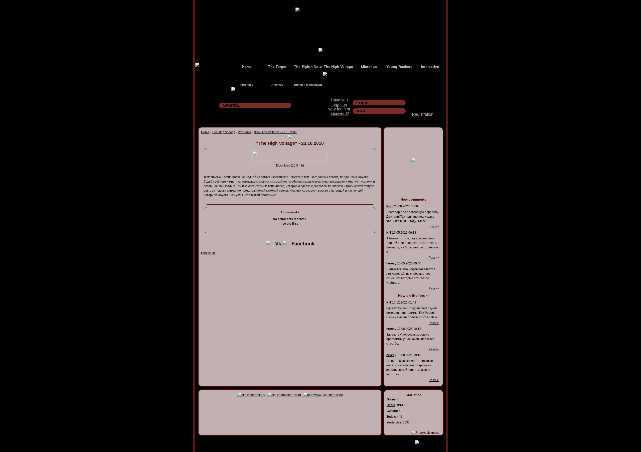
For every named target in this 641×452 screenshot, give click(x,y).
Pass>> (434, 227)
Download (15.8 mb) (290, 165)
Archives (277, 84)
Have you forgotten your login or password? (339, 107)
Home (247, 67)
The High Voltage (338, 67)
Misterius (369, 67)
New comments (413, 199)
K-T (388, 232)
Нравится (208, 253)
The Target (277, 67)
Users (391, 405)
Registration (422, 114)
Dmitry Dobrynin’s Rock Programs (315, 441)
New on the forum (413, 295)
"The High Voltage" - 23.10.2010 (275, 132)
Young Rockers (399, 67)
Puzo (389, 206)
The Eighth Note (308, 67)
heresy (391, 263)
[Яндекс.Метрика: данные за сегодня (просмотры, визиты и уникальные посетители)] (425, 432)
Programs (246, 84)
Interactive (430, 67)
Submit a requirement (307, 84)
